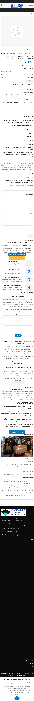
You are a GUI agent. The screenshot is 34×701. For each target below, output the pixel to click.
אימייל (31, 221)
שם (31, 213)
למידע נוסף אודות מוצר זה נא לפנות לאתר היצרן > (20, 113)
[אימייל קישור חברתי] (27, 100)
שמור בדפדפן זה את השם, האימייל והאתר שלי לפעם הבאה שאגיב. (18, 231)
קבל (17, 698)
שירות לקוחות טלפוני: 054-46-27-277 (10, 528)
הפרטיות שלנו (11, 688)
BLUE (7, 95)
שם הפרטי (18, 314)
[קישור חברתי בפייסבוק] (29, 100)
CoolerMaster (25, 95)
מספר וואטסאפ (18, 321)
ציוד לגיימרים (22, 53)
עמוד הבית (30, 53)
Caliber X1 (18, 95)
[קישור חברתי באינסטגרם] (17, 536)
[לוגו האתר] (17, 5)
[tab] (30, 102)
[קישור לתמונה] (13, 512)
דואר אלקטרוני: (18, 328)
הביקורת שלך (29, 194)
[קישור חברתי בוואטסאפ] (25, 100)
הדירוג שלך (29, 189)
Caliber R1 (12, 95)
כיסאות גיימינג (14, 53)
